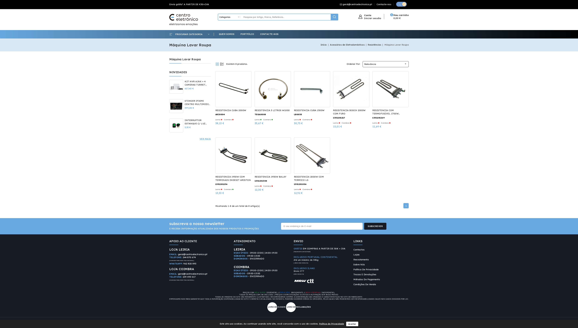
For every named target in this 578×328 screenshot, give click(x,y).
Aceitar (352, 324)
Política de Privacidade (366, 269)
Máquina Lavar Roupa (185, 59)
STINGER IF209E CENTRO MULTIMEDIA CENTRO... (197, 104)
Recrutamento (361, 259)
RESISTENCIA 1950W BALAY (270, 176)
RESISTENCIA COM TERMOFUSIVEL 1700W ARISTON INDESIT (385, 113)
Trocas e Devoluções (364, 274)
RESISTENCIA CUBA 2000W (230, 110)
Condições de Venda (364, 284)
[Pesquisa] (334, 17)
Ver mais (205, 139)
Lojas (356, 254)
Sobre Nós (359, 264)
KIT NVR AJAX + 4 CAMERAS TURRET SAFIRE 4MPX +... (195, 84)
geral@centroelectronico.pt (357, 4)
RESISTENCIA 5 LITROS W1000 (272, 110)
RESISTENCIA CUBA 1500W (309, 110)
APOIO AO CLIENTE (183, 241)
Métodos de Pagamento (366, 279)
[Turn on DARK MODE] (401, 4)
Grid (217, 64)
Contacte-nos (384, 4)
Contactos (359, 249)
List (222, 64)
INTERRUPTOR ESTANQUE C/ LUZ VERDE (195, 123)
